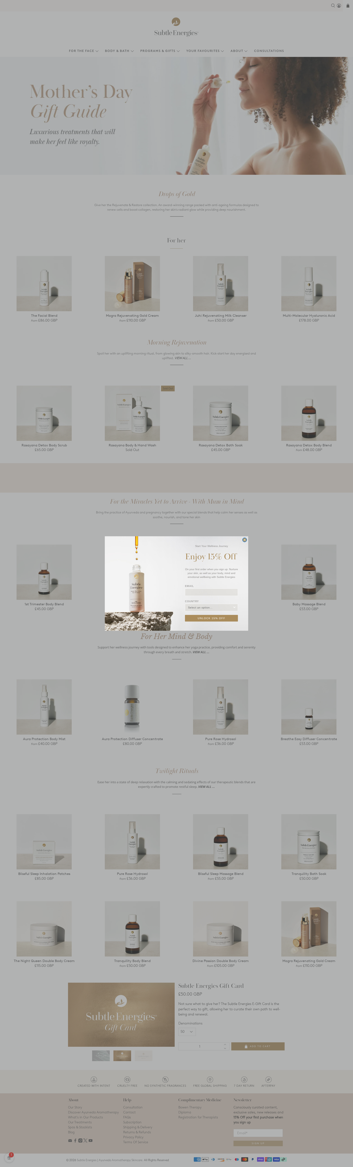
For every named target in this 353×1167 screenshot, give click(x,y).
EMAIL (189, 586)
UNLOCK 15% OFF (211, 618)
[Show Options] (234, 607)
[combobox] (210, 607)
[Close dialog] (245, 540)
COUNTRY (192, 601)
